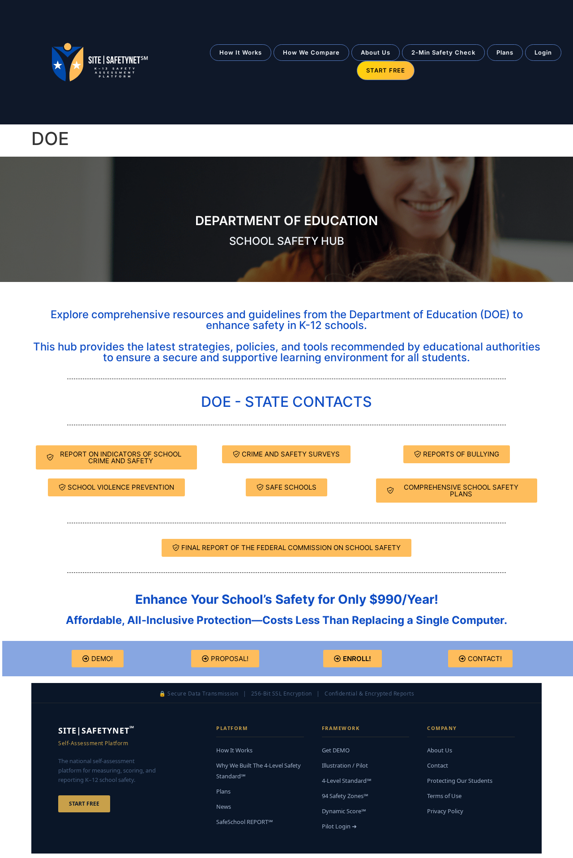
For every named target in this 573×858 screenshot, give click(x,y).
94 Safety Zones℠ (345, 796)
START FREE (385, 70)
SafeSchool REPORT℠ (244, 822)
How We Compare (311, 52)
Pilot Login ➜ (339, 826)
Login (543, 52)
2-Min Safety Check (443, 52)
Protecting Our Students (459, 781)
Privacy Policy (445, 811)
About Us (375, 52)
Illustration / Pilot (345, 765)
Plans (504, 52)
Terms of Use (444, 796)
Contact (437, 765)
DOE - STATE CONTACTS (286, 401)
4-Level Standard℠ (347, 781)
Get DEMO (336, 750)
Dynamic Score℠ (344, 811)
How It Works (240, 52)
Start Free (84, 803)
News (223, 807)
